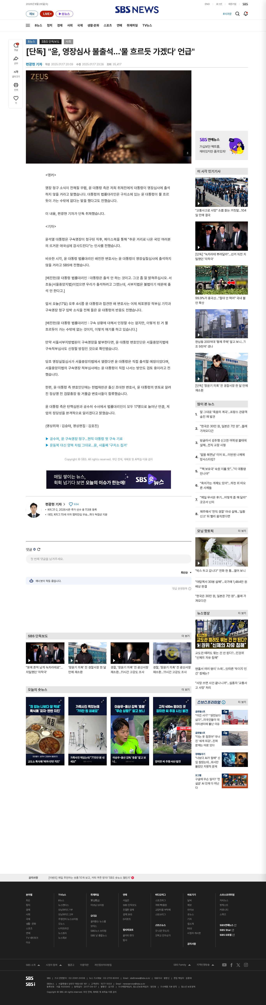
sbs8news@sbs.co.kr (140, 978)
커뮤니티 (224, 909)
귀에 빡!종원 (161, 905)
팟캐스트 (224, 905)
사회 (70, 25)
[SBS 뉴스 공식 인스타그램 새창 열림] (246, 965)
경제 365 (127, 914)
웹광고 (71, 964)
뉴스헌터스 (63, 905)
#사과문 (227, 13)
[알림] (246, 13)
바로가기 (191, 893)
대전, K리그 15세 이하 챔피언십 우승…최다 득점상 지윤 (77, 514)
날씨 (189, 900)
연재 (125, 893)
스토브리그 (160, 914)
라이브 (190, 909)
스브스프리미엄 (227, 893)
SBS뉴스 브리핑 (98, 930)
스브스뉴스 (160, 924)
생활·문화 (93, 25)
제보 (189, 905)
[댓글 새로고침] (38, 549)
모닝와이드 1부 (65, 909)
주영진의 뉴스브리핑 (68, 919)
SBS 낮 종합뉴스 (99, 935)
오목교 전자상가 (163, 935)
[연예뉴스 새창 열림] (221, 145)
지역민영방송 (205, 965)
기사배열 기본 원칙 (168, 987)
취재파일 (132, 25)
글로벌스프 (200, 711)
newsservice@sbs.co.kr (134, 984)
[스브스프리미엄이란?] (224, 702)
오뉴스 (61, 923)
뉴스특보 (62, 937)
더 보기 (184, 635)
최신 (28, 900)
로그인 (219, 4)
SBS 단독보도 (50, 41)
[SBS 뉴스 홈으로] (137, 9)
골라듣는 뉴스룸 (98, 921)
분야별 (29, 893)
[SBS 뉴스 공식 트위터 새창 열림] (238, 965)
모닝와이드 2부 (65, 914)
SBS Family (182, 965)
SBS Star (225, 929)
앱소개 (190, 923)
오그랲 (198, 775)
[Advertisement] (108, 611)
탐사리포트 (128, 928)
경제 (60, 25)
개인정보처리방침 (103, 964)
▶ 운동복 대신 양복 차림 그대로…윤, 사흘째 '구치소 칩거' (86, 445)
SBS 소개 (33, 965)
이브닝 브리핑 (97, 905)
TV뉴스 (147, 25)
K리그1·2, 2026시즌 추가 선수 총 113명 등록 (72, 509)
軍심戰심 (95, 900)
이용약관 (84, 964)
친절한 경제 (128, 909)
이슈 (28, 942)
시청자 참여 (54, 965)
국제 (80, 25)
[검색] (237, 14)
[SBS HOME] (245, 4)
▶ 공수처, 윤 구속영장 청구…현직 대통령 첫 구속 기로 (84, 439)
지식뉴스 (224, 900)
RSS (189, 928)
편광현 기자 (53, 504)
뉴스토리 (62, 933)
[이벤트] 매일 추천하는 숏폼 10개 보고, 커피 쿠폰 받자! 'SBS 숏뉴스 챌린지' (89, 877)
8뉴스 (38, 25)
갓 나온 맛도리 (162, 930)
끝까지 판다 (128, 935)
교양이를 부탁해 (163, 909)
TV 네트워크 (32, 937)
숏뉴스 (190, 914)
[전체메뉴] (27, 25)
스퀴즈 (223, 914)
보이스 (94, 926)
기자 (189, 919)
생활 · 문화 (31, 923)
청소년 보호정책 (188, 987)
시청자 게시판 (194, 933)
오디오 (94, 914)
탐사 (125, 940)
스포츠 (108, 25)
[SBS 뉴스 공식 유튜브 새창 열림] (224, 965)
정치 (49, 25)
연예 (119, 25)
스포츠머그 (160, 900)
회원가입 (232, 4)
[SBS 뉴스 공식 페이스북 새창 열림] (232, 965)
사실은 (126, 900)
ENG (207, 4)
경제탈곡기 (200, 754)
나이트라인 (63, 928)
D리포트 (127, 919)
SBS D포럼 (226, 934)
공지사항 (191, 943)
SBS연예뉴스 (226, 925)
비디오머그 (160, 893)
